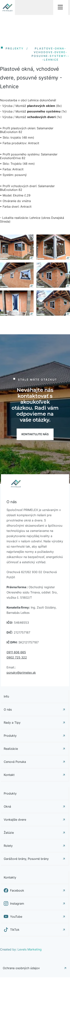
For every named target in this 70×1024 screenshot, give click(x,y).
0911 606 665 (16, 652)
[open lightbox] (17, 247)
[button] (60, 7)
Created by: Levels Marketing (21, 949)
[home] (7, 7)
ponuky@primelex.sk (21, 672)
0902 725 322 (17, 657)
